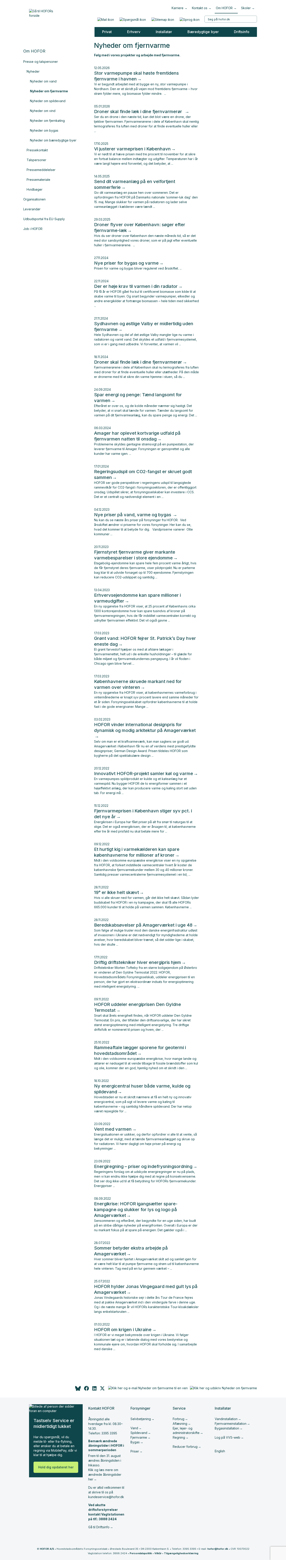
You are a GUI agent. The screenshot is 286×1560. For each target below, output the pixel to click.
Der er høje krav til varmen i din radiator (136, 286)
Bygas (135, 1442)
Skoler (246, 8)
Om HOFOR (224, 8)
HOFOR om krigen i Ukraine (122, 1329)
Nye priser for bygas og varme (126, 263)
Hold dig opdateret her (56, 1467)
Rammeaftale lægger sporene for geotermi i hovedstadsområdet (140, 1050)
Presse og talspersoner (40, 61)
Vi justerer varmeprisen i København (132, 149)
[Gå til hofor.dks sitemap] (163, 20)
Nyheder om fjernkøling (47, 120)
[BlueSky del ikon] (77, 1389)
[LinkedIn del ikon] (94, 1389)
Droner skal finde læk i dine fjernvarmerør (139, 111)
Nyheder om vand (43, 81)
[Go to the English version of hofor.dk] (189, 20)
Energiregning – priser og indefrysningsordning (143, 1166)
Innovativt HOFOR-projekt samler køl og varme (143, 773)
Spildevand (138, 1433)
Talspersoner (36, 160)
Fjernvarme (138, 1437)
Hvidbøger (34, 189)
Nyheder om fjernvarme (49, 91)
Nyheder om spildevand (47, 101)
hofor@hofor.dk (217, 1548)
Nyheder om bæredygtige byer (53, 140)
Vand (134, 1428)
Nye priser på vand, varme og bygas (133, 514)
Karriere (177, 8)
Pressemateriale (38, 179)
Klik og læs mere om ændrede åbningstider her (104, 1474)
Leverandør (31, 209)
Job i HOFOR (32, 229)
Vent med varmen (113, 1129)
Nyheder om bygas (44, 130)
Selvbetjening (140, 1419)
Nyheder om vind (42, 111)
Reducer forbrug (185, 1446)
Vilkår (158, 1553)
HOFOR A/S (47, 1548)
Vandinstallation (226, 1419)
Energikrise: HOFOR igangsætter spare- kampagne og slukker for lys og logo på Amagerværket (135, 1209)
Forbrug (178, 1419)
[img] (102, 1389)
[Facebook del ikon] (86, 1389)
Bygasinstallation (227, 1428)
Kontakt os (199, 8)
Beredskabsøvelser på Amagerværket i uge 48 (143, 925)
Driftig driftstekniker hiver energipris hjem (137, 962)
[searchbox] (230, 19)
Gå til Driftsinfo (98, 1527)
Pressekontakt (37, 150)
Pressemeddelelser (41, 170)
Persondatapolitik (141, 1553)
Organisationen (34, 199)
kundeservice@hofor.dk (106, 1497)
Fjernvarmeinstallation (230, 1423)
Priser (134, 1451)
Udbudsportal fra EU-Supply (44, 219)
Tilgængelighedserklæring (181, 1553)
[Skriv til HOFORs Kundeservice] (106, 20)
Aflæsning (180, 1423)
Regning (179, 1437)
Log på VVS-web (227, 1437)
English (220, 1451)
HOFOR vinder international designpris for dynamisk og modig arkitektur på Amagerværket (145, 727)
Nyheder (33, 71)
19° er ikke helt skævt (116, 892)
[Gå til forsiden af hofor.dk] (42, 12)
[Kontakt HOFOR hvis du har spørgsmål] (133, 20)
